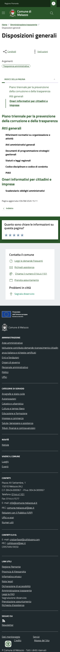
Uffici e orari (8, 517)
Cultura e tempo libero (13, 408)
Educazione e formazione (14, 413)
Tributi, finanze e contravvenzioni (18, 428)
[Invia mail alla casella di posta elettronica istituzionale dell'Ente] (23, 502)
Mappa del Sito (41, 640)
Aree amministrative (12, 343)
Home (4, 24)
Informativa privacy (12, 576)
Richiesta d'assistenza (13, 605)
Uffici (4, 377)
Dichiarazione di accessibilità (16, 586)
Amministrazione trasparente (23, 24)
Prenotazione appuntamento (16, 601)
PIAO (8, 173)
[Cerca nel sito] (50, 13)
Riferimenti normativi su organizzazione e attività (28, 136)
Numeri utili (8, 522)
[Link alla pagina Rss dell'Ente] (4, 621)
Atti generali (11, 128)
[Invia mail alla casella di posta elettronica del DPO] (25, 539)
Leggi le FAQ (8, 594)
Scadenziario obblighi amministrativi (25, 191)
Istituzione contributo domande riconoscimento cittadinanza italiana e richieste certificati (30, 350)
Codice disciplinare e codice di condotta (27, 166)
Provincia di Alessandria (14, 571)
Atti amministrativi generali (20, 144)
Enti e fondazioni (10, 357)
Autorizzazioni (9, 399)
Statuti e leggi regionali (18, 160)
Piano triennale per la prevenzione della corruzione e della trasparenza (30, 118)
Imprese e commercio (13, 418)
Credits (17, 640)
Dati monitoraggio (11, 637)
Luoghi (5, 461)
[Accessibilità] (8, 643)
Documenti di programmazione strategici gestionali (27, 152)
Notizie (5, 445)
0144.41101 (18, 494)
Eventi (5, 466)
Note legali (7, 581)
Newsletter (7, 625)
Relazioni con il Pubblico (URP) (17, 512)
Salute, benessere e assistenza (17, 423)
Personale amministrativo (15, 367)
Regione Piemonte (12, 3)
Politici (5, 372)
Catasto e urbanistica (12, 403)
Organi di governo (11, 362)
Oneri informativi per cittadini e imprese (26, 181)
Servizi (36, 637)
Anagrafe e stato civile (13, 394)
